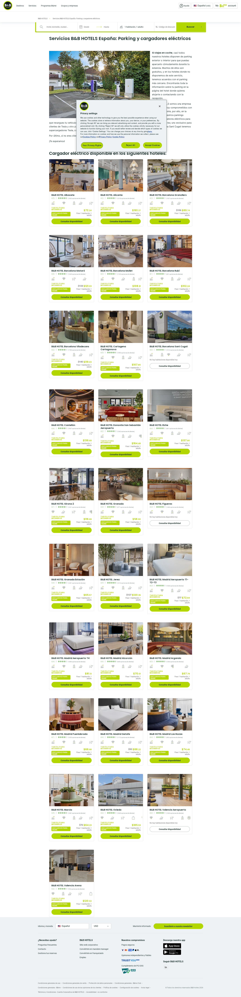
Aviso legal (145, 988)
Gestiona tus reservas (47, 953)
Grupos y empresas (69, 6)
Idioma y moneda (45, 926)
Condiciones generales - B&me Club (128, 983)
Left (52, 175)
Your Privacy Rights (92, 145)
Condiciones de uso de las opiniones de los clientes (82, 988)
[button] (135, 26)
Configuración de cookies (129, 988)
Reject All (130, 145)
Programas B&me (48, 6)
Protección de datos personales (100, 983)
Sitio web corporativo (89, 945)
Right (91, 175)
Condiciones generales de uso (49, 983)
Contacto (42, 949)
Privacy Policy (105, 136)
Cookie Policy (118, 136)
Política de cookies (110, 988)
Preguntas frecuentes (47, 945)
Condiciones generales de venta (74, 983)
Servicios (32, 6)
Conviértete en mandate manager (94, 949)
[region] (121, 126)
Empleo (83, 957)
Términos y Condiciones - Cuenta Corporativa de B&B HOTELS (61, 992)
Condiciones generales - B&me (49, 988)
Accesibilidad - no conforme (96, 992)
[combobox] (59, 27)
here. (150, 131)
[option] (71, 192)
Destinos (20, 6)
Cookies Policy (89, 136)
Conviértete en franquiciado (91, 953)
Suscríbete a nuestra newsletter (178, 926)
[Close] (160, 106)
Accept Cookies (152, 145)
